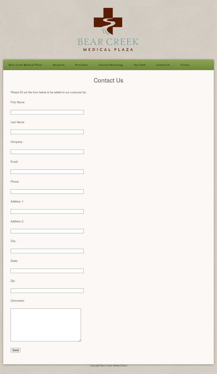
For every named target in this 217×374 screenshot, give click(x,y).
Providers (81, 65)
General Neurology (111, 65)
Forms (185, 65)
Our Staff (139, 65)
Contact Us (163, 65)
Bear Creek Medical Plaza (25, 65)
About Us (59, 65)
